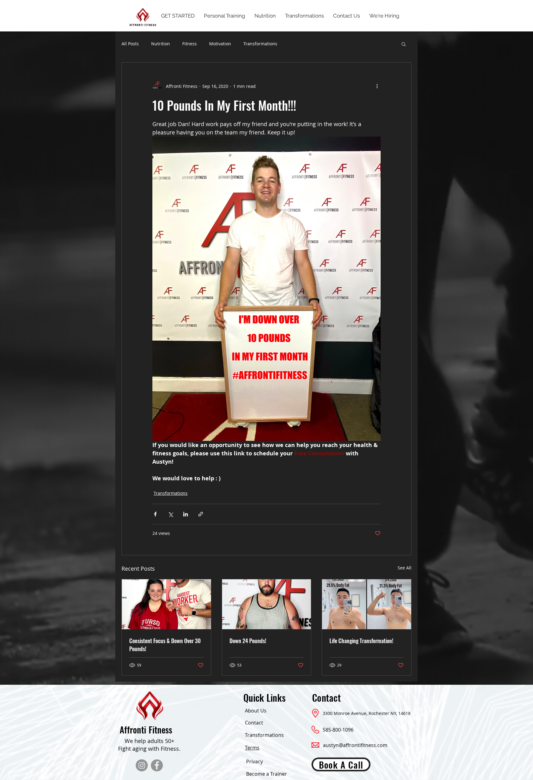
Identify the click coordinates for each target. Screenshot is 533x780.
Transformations (260, 44)
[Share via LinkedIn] (185, 514)
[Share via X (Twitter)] (170, 514)
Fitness (189, 44)
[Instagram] (142, 765)
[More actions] (377, 86)
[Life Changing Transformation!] (366, 604)
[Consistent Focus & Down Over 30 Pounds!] (166, 604)
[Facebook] (157, 765)
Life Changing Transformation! (361, 641)
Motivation (220, 44)
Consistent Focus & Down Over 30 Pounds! (165, 645)
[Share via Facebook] (155, 514)
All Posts (130, 44)
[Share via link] (201, 514)
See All (404, 568)
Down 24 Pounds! (247, 641)
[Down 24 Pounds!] (266, 604)
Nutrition (160, 44)
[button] (404, 43)
